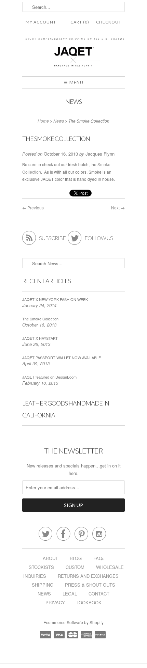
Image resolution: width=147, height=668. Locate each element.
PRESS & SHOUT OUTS (90, 585)
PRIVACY (55, 602)
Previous (35, 207)
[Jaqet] (73, 54)
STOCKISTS (41, 567)
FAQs (99, 558)
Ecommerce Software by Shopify (73, 622)
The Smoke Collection (40, 318)
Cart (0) (79, 22)
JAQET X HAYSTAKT (40, 338)
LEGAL (70, 593)
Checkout (108, 22)
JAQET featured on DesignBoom (49, 377)
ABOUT (50, 558)
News (73, 101)
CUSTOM (75, 567)
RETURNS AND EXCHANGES (88, 576)
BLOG (76, 558)
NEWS (44, 593)
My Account (41, 22)
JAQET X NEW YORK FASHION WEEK (55, 299)
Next (115, 207)
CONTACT (99, 593)
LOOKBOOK (89, 602)
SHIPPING (42, 585)
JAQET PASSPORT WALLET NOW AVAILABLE (61, 357)
